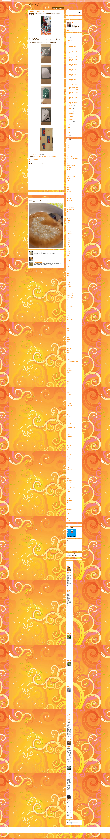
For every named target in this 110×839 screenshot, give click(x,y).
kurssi (68, 275)
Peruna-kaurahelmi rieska (34, 198)
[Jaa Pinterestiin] (43, 154)
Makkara (68, 333)
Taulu (68, 476)
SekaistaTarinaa (69, 451)
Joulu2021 (68, 202)
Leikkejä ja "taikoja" (70, 297)
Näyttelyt (68, 381)
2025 (69, 37)
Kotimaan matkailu (70, 268)
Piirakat (68, 407)
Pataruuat (68, 399)
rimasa (74, 22)
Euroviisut (68, 161)
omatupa (68, 388)
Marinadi (68, 337)
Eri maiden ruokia (70, 156)
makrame (68, 335)
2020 (69, 124)
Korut (68, 266)
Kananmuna (69, 229)
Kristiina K (69, 739)
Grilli (67, 171)
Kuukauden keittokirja (70, 279)
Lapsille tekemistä (70, 293)
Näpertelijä (33, 4)
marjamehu (69, 339)
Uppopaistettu (69, 500)
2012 (69, 135)
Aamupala (68, 143)
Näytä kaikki (70, 817)
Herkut (68, 180)
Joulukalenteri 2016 (70, 207)
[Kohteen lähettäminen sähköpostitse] (39, 154)
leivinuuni (68, 302)
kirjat (67, 258)
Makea (68, 332)
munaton (68, 363)
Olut (67, 383)
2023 (69, 40)
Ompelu (68, 390)
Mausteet (68, 344)
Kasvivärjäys (69, 240)
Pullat (68, 421)
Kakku (68, 222)
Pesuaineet (69, 403)
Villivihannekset (69, 509)
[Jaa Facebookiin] (42, 154)
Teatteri (68, 478)
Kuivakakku (69, 269)
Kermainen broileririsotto (38, 262)
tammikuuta (71, 121)
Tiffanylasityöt (69, 482)
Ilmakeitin (68, 185)
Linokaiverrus (69, 317)
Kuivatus (68, 271)
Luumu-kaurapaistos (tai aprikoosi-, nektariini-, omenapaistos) (69, 719)
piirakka (68, 408)
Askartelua (68, 149)
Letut (67, 310)
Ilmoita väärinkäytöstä (71, 524)
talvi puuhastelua (70, 474)
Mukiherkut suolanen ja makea (72, 361)
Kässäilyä (68, 284)
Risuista (68, 441)
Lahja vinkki (69, 290)
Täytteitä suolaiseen (70, 496)
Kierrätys (68, 253)
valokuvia (68, 504)
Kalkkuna (68, 227)
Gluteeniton (69, 169)
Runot (47, 156)
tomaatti (68, 485)
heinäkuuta (71, 111)
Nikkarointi (68, 372)
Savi (67, 449)
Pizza (68, 414)
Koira (67, 262)
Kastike (68, 236)
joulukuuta (71, 43)
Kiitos (70, 45)
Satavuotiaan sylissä (69, 634)
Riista (68, 440)
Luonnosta (68, 324)
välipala (68, 518)
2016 (69, 129)
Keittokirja (68, 246)
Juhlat (68, 211)
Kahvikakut (69, 220)
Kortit (67, 264)
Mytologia (68, 368)
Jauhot (68, 194)
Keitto (68, 244)
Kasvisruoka (69, 238)
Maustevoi (68, 346)
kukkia (68, 273)
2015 (69, 130)
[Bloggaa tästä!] (40, 154)
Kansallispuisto (69, 233)
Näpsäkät (68, 379)
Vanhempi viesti (59, 193)
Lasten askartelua (38, 156)
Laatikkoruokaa (69, 288)
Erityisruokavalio (69, 160)
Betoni (68, 152)
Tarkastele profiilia (70, 30)
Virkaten (68, 513)
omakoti (68, 385)
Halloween (68, 174)
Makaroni (68, 328)
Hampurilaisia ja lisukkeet (71, 176)
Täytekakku (69, 493)
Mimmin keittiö (68, 715)
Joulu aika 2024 (69, 200)
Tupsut (68, 489)
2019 (69, 126)
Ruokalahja (69, 445)
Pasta (68, 396)
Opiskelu (68, 392)
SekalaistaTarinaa (70, 452)
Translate (75, 823)
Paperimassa (69, 394)
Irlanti (68, 189)
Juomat (68, 213)
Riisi (67, 438)
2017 (69, 127)
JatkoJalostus (69, 191)
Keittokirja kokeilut (70, 247)
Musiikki (68, 366)
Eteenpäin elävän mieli (69, 610)
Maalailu (68, 326)
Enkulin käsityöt (68, 687)
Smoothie (68, 458)
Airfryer (68, 145)
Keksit (68, 249)
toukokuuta (71, 114)
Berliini (68, 150)
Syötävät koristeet (70, 469)
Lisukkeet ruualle (70, 319)
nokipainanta (69, 374)
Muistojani (68, 359)
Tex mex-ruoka (69, 480)
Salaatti (68, 447)
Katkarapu (68, 242)
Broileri (68, 154)
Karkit (68, 235)
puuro (68, 425)
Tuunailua (68, 491)
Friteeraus (68, 163)
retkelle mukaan (69, 436)
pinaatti (68, 412)
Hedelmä (68, 178)
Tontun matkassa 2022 (52, 156)
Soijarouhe (68, 460)
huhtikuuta (71, 116)
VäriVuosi (68, 520)
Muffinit (68, 357)
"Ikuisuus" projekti (70, 141)
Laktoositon (69, 291)
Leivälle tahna (69, 306)
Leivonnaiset (69, 304)
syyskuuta (71, 108)
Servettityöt (69, 454)
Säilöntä (68, 471)
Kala (67, 224)
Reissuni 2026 (69, 434)
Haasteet (68, 172)
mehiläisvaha (69, 348)
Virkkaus (68, 515)
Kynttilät (68, 280)
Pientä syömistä (69, 405)
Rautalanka (69, 430)
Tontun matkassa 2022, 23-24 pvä (73, 47)
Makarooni (68, 330)
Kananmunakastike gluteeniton (39, 251)
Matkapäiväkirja (69, 343)
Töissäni (68, 498)
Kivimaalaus (69, 260)
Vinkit (68, 511)
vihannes (68, 507)
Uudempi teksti (32, 193)
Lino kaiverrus (69, 315)
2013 (69, 134)
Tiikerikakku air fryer (37, 257)
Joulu (34, 156)
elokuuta (70, 110)
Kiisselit (68, 255)
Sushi (68, 467)
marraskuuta (71, 105)
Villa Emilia (69, 764)
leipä (67, 299)
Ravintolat (68, 432)
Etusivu (45, 193)
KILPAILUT (69, 257)
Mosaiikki (68, 355)
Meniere (68, 352)
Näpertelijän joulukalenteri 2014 (72, 377)
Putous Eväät (69, 423)
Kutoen (68, 277)
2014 (69, 132)
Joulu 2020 (69, 198)
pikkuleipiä (68, 410)
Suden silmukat (68, 793)
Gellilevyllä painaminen (71, 165)
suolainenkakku (69, 463)
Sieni (67, 456)
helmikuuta (71, 119)
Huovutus (68, 183)
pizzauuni (68, 416)
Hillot (67, 182)
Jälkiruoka (68, 218)
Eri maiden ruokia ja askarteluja (72, 158)
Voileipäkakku (69, 516)
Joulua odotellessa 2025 (71, 205)
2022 (69, 42)
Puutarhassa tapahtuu (71, 427)
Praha (68, 419)
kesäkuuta (71, 113)
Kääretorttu (69, 286)
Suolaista (68, 465)
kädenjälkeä (69, 282)
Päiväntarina (44, 156)
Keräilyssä (68, 251)
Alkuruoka (68, 147)
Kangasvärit (69, 231)
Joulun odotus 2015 (70, 209)
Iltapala (68, 187)
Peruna (68, 401)
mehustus (68, 350)
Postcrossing (69, 418)
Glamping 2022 (69, 167)
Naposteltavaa (69, 370)
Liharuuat (68, 313)
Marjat (68, 341)
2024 (69, 39)
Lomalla (68, 321)
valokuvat (68, 502)
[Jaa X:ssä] (41, 154)
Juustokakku (69, 216)
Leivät (68, 308)
